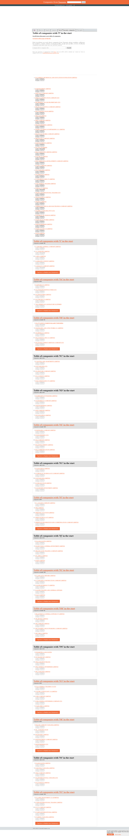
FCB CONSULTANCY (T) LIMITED (45, 381)
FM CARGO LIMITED (41, 633)
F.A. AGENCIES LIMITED (42, 251)
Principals (80, 30)
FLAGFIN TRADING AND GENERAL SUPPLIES (48, 590)
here (55, 51)
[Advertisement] (64, 16)
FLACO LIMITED (40, 595)
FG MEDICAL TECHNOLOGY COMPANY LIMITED (50, 473)
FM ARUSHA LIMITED (41, 618)
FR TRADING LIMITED (42, 734)
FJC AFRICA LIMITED (41, 556)
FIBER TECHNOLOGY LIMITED (44, 517)
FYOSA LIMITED (40, 233)
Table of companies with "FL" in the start (54, 570)
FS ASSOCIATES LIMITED (42, 763)
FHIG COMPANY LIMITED (43, 120)
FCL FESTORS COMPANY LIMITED (45, 371)
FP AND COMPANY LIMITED (43, 165)
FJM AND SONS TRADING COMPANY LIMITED (49, 551)
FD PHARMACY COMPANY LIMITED (46, 400)
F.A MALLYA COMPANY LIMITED (45, 266)
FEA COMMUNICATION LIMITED (45, 449)
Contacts (54, 30)
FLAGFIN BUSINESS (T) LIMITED (45, 585)
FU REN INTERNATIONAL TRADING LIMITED (48, 802)
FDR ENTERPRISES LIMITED (43, 405)
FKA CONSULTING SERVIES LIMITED (46, 152)
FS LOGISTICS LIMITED (42, 782)
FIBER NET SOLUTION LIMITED (44, 512)
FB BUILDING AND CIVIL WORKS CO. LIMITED (49, 328)
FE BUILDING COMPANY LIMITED (45, 430)
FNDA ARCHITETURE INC (42, 662)
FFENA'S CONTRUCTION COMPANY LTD (47, 98)
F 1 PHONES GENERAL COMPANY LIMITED (48, 246)
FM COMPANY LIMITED (42, 623)
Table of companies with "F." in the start (53, 241)
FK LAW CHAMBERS (41, 147)
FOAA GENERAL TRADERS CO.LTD (45, 686)
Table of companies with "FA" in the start (54, 279)
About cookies (118, 834)
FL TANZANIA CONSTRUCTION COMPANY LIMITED (50, 580)
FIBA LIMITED (39, 508)
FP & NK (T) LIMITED (41, 156)
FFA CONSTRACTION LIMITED (44, 111)
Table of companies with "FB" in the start (54, 318)
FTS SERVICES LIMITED (42, 174)
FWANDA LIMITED (40, 201)
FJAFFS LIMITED (40, 560)
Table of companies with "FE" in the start (54, 425)
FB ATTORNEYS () (49, 323)
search (83, 2)
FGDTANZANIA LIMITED (42, 478)
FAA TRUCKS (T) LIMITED (43, 299)
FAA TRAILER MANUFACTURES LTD (46, 289)
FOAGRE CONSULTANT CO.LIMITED (46, 691)
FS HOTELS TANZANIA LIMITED (45, 768)
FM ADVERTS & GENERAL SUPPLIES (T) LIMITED (49, 614)
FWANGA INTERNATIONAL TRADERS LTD (47, 192)
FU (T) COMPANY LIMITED (43, 807)
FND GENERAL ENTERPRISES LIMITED (46, 667)
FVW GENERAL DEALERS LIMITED (45, 183)
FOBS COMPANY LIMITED (43, 696)
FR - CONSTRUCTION (41, 729)
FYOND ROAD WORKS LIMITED (44, 219)
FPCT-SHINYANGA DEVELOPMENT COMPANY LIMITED (51, 161)
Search (47, 30)
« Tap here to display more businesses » (47, 272)
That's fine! (110, 834)
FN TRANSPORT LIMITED (43, 657)
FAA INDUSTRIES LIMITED (43, 294)
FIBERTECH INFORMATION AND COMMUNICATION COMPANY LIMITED (57, 522)
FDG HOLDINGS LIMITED (43, 415)
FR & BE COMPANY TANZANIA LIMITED (47, 725)
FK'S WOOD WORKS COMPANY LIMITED (47, 134)
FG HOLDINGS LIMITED (42, 468)
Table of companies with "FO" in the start (54, 681)
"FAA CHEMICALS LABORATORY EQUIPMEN (48, 304)
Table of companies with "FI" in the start (54, 497)
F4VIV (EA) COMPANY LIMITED (44, 93)
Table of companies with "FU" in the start (54, 792)
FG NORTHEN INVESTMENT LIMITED (46, 488)
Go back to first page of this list (42, 38)
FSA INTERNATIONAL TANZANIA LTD (46, 777)
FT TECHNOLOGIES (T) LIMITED (45, 179)
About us (41, 30)
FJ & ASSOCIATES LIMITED (43, 541)
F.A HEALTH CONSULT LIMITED (44, 261)
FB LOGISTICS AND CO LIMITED (45, 337)
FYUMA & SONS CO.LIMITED (43, 229)
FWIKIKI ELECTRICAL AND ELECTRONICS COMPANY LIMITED (53, 206)
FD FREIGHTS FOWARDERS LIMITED (46, 396)
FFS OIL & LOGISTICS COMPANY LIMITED (48, 107)
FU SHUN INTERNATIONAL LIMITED (46, 812)
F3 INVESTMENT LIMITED (43, 88)
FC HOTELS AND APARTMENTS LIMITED (47, 361)
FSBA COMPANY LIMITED (43, 773)
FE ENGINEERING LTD (42, 435)
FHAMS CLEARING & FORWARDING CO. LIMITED (50, 129)
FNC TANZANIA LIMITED (42, 671)
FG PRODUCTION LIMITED (43, 483)
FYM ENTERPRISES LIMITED (43, 224)
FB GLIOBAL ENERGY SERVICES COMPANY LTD (49, 342)
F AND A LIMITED (40, 256)
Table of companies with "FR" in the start (54, 719)
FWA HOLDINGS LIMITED (43, 197)
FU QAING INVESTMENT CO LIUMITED (47, 797)
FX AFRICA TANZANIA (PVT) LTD (45, 210)
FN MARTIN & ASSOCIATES (43, 652)
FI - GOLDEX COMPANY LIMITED (45, 503)
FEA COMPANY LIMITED (42, 440)
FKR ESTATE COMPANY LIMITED (45, 138)
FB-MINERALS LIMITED (42, 333)
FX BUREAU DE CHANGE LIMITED (45, 215)
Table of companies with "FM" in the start (54, 608)
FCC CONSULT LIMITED (42, 376)
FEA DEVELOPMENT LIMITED (44, 445)
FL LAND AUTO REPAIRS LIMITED (45, 575)
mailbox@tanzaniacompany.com (51, 53)
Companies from (54, 2)
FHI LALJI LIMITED (40, 116)
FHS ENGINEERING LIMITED (43, 125)
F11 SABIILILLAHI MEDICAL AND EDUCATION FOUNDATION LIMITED (56, 77)
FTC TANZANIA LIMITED (42, 170)
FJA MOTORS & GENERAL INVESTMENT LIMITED (50, 546)
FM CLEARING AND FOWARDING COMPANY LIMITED (51, 628)
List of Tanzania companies (67, 30)
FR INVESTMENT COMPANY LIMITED (46, 739)
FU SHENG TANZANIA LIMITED (44, 817)
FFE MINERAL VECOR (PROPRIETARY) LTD (47, 102)
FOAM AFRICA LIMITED (42, 706)
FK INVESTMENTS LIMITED (43, 143)
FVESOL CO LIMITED (41, 188)
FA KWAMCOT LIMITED (42, 285)
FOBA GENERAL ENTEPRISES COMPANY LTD (48, 701)
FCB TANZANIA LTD (41, 366)
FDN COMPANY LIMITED (42, 410)
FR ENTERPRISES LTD (41, 744)
